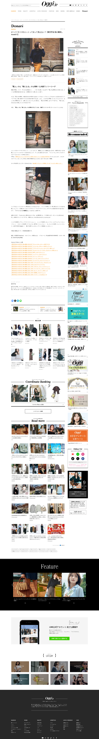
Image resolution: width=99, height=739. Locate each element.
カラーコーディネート (81, 113)
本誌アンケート (79, 729)
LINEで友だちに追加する (59, 638)
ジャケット (73, 119)
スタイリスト (79, 119)
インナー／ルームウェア (75, 123)
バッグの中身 (26, 730)
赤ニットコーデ (54, 551)
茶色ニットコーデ (16, 551)
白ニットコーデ (34, 549)
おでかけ (52, 729)
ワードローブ (79, 111)
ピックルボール (53, 724)
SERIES (78, 11)
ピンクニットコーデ (33, 551)
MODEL (63, 11)
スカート (72, 113)
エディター (73, 125)
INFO (57, 11)
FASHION (13, 11)
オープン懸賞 (78, 730)
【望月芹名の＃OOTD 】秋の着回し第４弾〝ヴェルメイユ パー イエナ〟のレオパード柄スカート (34, 250)
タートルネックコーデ (24, 549)
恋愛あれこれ (65, 722)
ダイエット (39, 732)
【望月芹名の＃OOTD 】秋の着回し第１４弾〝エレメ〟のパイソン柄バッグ (29, 270)
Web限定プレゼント (80, 727)
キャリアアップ (27, 722)
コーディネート (73, 105)
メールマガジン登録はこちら (78, 462)
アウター (77, 115)
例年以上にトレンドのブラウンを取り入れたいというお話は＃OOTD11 (32, 156)
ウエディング (65, 724)
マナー (25, 729)
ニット (14, 79)
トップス (83, 115)
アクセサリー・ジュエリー (16, 729)
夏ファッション (14, 722)
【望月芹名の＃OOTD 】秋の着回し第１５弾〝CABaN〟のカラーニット (28, 272)
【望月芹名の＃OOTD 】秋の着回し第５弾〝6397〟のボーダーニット (28, 252)
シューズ (72, 111)
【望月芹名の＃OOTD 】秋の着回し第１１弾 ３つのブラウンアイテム (28, 264)
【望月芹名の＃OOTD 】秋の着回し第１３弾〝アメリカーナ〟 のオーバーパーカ (30, 268)
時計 (12, 730)
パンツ (81, 109)
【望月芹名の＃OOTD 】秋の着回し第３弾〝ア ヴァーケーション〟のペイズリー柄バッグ (32, 248)
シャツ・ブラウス (74, 117)
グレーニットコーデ (51, 549)
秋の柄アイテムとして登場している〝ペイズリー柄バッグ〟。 (48, 163)
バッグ (72, 115)
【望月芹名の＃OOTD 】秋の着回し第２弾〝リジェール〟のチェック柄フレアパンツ (31, 246)
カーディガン (79, 121)
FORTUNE (51, 11)
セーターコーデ (24, 551)
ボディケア (39, 730)
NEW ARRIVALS (70, 11)
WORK (19, 11)
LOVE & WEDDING (42, 11)
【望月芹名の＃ (15, 244)
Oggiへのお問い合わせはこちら (77, 513)
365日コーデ (13, 732)
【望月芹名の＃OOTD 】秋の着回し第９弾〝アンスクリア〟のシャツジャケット (30, 260)
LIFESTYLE (32, 11)
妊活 (64, 727)
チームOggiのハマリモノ (55, 730)
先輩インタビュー (27, 724)
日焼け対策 (39, 722)
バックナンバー (78, 495)
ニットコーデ (20, 79)
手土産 (51, 727)
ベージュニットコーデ (44, 551)
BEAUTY (25, 11)
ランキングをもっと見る (38, 404)
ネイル (38, 729)
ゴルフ (51, 722)
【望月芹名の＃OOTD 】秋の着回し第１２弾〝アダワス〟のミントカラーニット (30, 266)
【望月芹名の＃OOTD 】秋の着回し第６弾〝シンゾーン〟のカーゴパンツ (29, 254)
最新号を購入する (77, 491)
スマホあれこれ (27, 727)
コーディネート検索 (38, 411)
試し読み (82, 493)
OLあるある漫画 (27, 732)
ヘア (38, 727)
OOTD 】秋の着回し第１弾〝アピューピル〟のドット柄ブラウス (34, 244)
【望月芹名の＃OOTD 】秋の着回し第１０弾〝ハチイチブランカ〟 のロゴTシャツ (31, 262)
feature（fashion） (74, 107)
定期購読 (73, 493)
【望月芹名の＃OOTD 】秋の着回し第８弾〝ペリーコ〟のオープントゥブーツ (30, 258)
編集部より (78, 722)
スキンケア (39, 724)
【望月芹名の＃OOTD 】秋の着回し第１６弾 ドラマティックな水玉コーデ (29, 274)
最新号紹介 (78, 724)
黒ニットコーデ (42, 549)
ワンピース (73, 121)
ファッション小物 (74, 109)
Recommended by (56, 545)
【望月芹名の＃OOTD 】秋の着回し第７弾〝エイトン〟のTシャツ (27, 256)
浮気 (64, 729)
